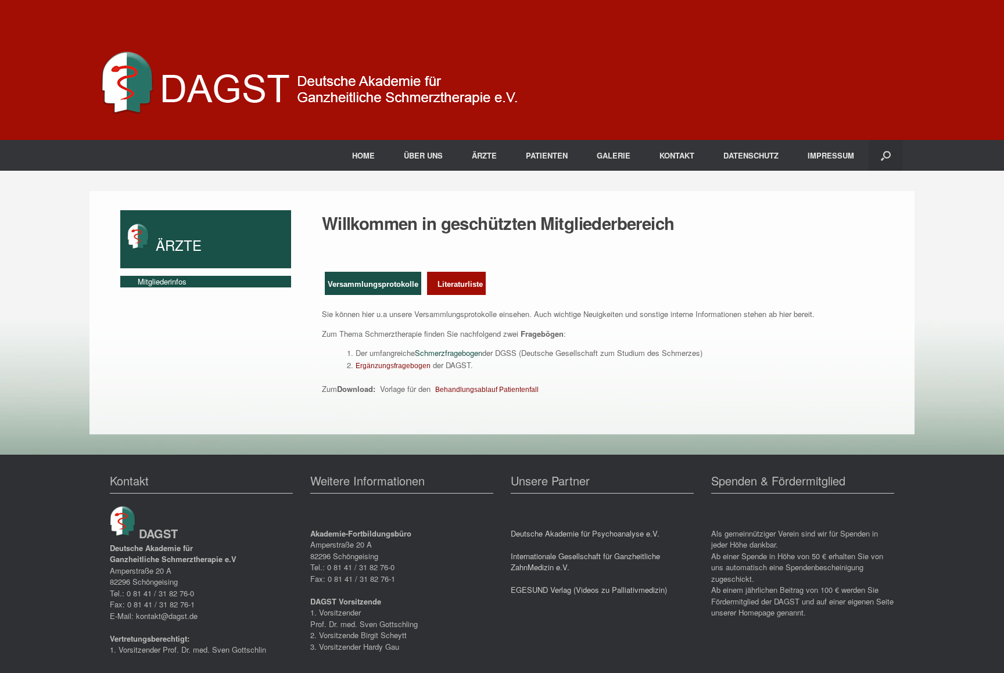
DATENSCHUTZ (751, 155)
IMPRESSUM (831, 155)
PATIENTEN (547, 155)
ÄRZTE (484, 155)
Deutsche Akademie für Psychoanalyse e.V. (585, 533)
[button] (886, 155)
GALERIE (613, 155)
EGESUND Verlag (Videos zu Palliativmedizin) (589, 589)
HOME (363, 155)
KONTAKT (676, 155)
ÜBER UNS (423, 155)
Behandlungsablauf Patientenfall (487, 390)
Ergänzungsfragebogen (393, 366)
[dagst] (310, 70)
